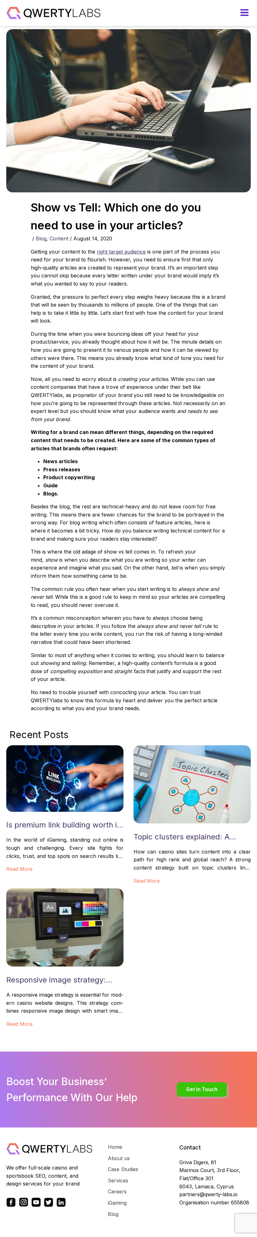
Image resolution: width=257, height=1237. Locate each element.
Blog (41, 238)
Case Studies (123, 1169)
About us (119, 1158)
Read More (19, 869)
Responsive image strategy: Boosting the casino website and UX (64, 980)
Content (59, 238)
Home (115, 1147)
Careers (117, 1191)
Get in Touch (202, 1089)
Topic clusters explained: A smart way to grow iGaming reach (183, 837)
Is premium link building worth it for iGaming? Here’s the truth (63, 825)
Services (118, 1180)
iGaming (117, 1203)
